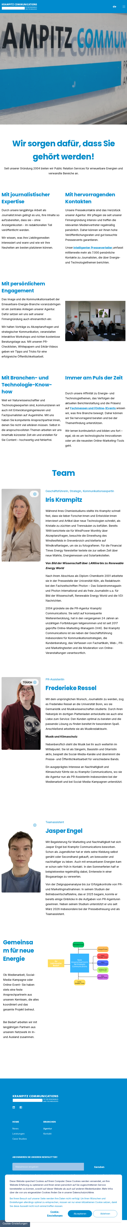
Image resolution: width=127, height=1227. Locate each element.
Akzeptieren (80, 1213)
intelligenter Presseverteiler (92, 247)
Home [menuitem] (15, 1122)
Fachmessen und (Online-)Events (93, 408)
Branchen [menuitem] (49, 1122)
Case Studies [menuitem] (19, 1138)
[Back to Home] (19, 8)
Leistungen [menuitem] (18, 1133)
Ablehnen (105, 1213)
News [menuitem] (15, 1128)
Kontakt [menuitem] (47, 1133)
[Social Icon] (21, 529)
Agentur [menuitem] (47, 1128)
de (114, 6)
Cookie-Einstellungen (55, 1213)
